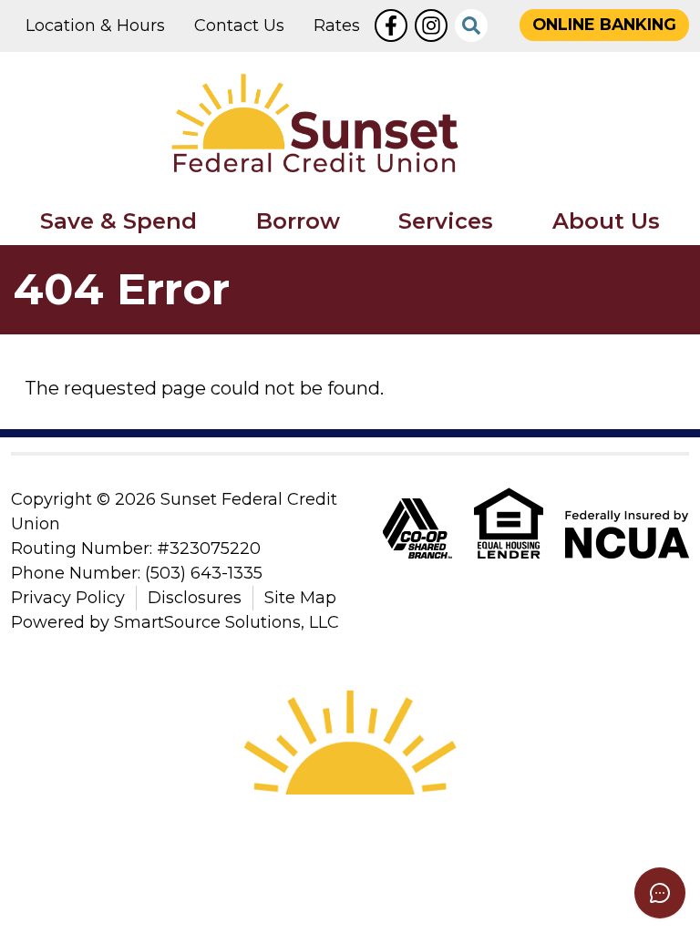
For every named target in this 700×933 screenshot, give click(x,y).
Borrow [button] (298, 221)
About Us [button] (606, 221)
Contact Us (239, 25)
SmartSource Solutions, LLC (226, 622)
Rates (337, 25)
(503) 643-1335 (203, 573)
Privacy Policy (68, 598)
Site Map (300, 598)
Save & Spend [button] (118, 221)
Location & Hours (95, 25)
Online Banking (604, 24)
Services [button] (445, 221)
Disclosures (195, 598)
